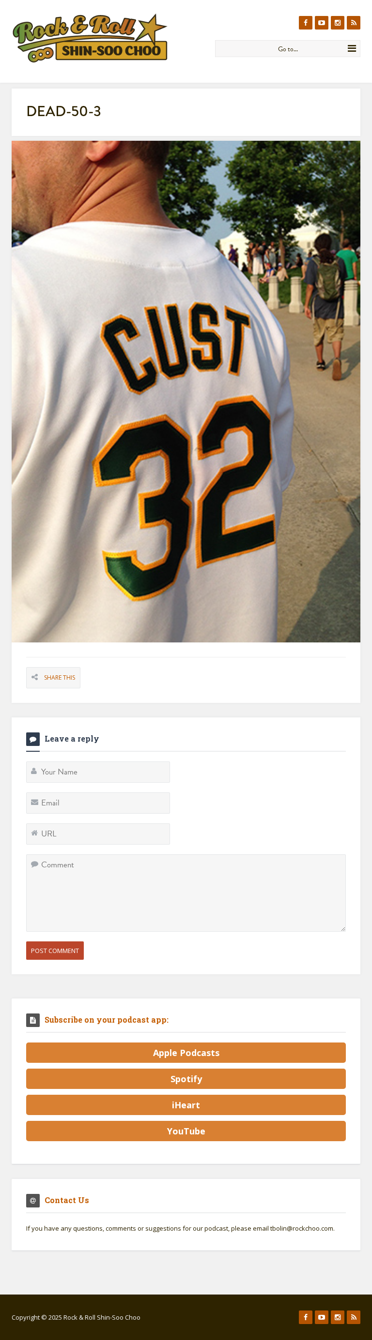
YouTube (186, 1131)
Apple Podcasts (186, 1052)
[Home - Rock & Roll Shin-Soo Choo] (110, 38)
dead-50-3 (63, 111)
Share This (59, 677)
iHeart (186, 1105)
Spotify (186, 1079)
